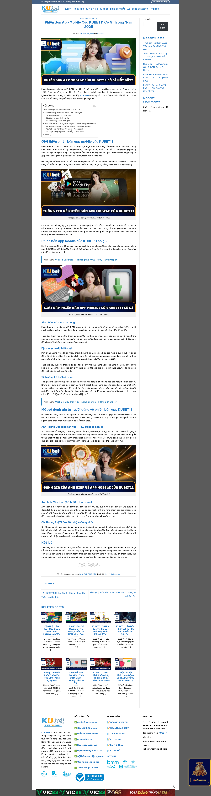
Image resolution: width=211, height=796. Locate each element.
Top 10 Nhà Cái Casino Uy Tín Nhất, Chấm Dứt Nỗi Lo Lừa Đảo (76, 630)
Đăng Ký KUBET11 (140, 9)
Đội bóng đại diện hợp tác (90, 756)
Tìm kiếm (147, 19)
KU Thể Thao (116, 745)
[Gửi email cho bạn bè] (89, 565)
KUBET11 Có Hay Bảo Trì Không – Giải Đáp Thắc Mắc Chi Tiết (100, 630)
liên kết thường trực (112, 574)
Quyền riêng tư (84, 739)
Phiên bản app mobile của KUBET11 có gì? (63, 112)
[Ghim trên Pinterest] (93, 565)
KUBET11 (68, 9)
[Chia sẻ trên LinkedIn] (97, 565)
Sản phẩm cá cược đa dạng (60, 115)
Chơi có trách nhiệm (87, 722)
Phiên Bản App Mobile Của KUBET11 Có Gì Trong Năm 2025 (155, 77)
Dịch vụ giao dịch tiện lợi (59, 118)
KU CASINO (79, 9)
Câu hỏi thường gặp (87, 728)
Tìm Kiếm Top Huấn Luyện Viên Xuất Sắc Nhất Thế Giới (155, 46)
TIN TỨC (155, 9)
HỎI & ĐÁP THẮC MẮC (120, 9)
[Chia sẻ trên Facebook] (80, 565)
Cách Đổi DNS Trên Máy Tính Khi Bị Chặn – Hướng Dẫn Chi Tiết (76, 677)
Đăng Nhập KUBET (119, 728)
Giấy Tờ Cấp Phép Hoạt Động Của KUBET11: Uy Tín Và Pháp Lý (125, 676)
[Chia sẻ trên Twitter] (84, 565)
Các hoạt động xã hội (88, 762)
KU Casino (115, 739)
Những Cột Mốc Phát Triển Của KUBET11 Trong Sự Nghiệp (52, 676)
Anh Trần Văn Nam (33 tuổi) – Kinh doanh (66, 129)
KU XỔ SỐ (104, 9)
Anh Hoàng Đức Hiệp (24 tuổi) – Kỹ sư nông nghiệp (69, 126)
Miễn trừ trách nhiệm (87, 733)
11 (127, 722)
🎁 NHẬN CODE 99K (199, 780)
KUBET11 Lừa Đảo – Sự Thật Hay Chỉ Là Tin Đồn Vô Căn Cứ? (125, 630)
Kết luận (48, 134)
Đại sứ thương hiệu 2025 (89, 750)
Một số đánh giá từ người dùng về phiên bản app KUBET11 (70, 123)
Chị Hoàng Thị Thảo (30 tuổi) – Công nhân (66, 131)
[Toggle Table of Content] (93, 106)
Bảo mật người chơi (87, 745)
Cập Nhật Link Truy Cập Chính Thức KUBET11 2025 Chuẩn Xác (51, 630)
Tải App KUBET (117, 733)
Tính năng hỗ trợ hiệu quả (59, 121)
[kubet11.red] (51, 9)
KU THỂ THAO (92, 9)
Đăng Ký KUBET (118, 722)
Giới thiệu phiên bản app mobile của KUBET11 (64, 109)
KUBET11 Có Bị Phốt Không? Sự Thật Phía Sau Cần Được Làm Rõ (101, 676)
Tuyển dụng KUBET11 (87, 767)
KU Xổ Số (115, 750)
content (100, 34)
